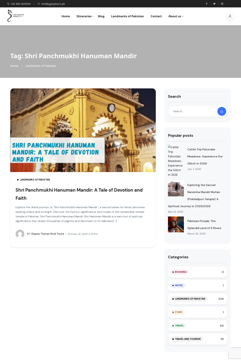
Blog (101, 16)
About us (174, 16)
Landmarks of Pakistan (127, 16)
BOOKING (180, 271)
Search (174, 96)
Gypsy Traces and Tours (45, 234)
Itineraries (84, 16)
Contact (156, 16)
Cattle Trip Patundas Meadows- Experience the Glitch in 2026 (204, 156)
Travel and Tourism (188, 339)
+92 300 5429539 (21, 3)
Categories (178, 257)
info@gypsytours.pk (53, 3)
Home (66, 16)
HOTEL (179, 285)
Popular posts (180, 135)
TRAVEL (179, 325)
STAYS (178, 312)
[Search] (221, 111)
